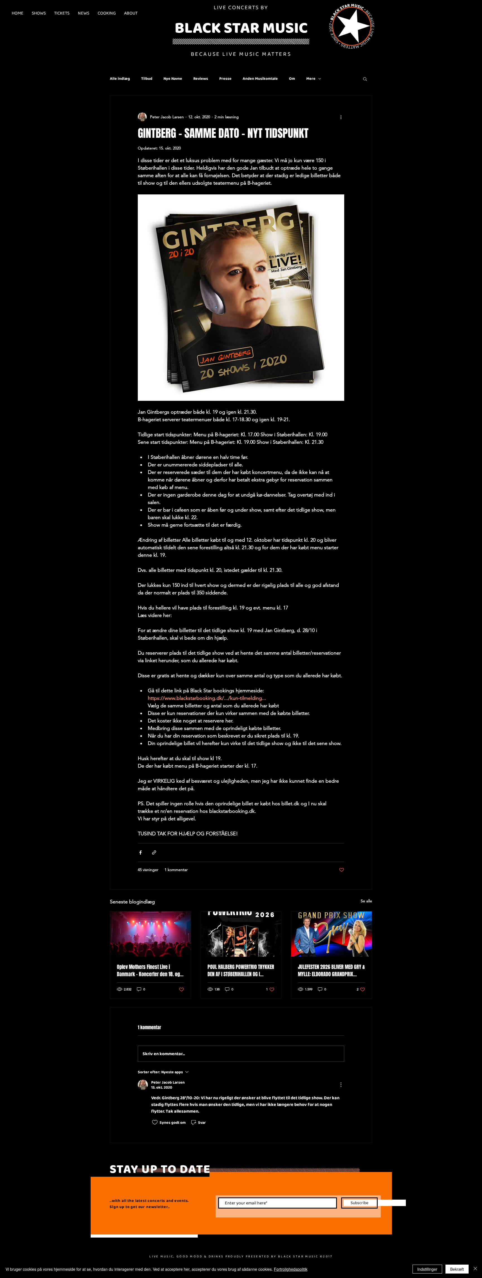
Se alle (366, 900)
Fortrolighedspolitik (290, 1269)
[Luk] (475, 1269)
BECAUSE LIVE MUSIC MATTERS (241, 54)
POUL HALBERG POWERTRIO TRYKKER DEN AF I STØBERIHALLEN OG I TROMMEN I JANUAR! (241, 970)
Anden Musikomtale (260, 78)
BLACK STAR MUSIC (241, 27)
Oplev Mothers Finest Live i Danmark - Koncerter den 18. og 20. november (148, 970)
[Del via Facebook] (140, 852)
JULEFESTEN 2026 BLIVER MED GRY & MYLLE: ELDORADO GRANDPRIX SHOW (331, 970)
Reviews (200, 78)
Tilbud (146, 78)
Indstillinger (427, 1269)
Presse (225, 78)
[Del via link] (154, 852)
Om (292, 78)
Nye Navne (172, 78)
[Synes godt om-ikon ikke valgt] (154, 1122)
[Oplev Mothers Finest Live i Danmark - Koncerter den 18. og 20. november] (150, 934)
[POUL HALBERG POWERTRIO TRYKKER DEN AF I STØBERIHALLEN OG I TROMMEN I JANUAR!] (241, 934)
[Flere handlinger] (341, 117)
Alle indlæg (120, 78)
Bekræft (457, 1269)
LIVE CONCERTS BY (241, 7)
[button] (365, 78)
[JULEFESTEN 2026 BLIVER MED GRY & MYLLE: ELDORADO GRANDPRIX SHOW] (331, 934)
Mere (310, 78)
